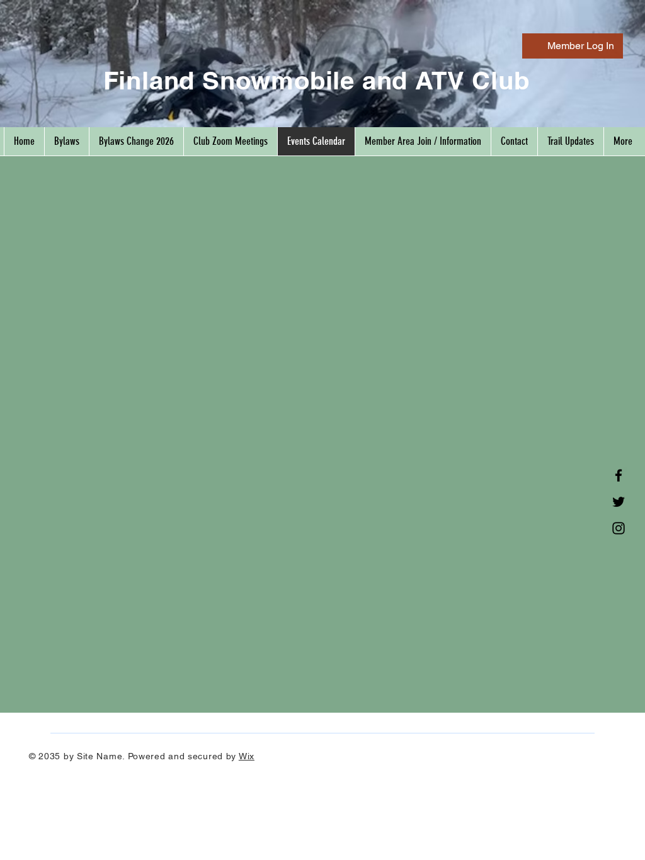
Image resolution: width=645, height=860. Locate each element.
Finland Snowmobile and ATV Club (316, 80)
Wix (246, 756)
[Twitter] (618, 502)
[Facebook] (618, 475)
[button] (423, 141)
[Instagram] (618, 528)
